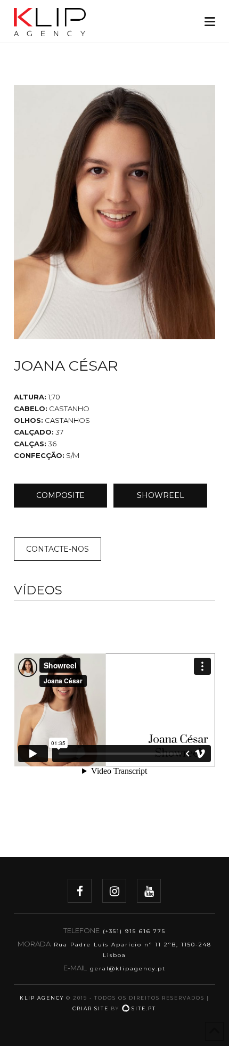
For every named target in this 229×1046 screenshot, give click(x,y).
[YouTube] (149, 891)
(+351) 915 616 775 (134, 931)
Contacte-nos (57, 549)
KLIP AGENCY (42, 998)
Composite (60, 495)
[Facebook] (80, 891)
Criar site (90, 1008)
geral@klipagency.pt (128, 968)
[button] (210, 21)
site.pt (144, 1008)
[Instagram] (114, 891)
